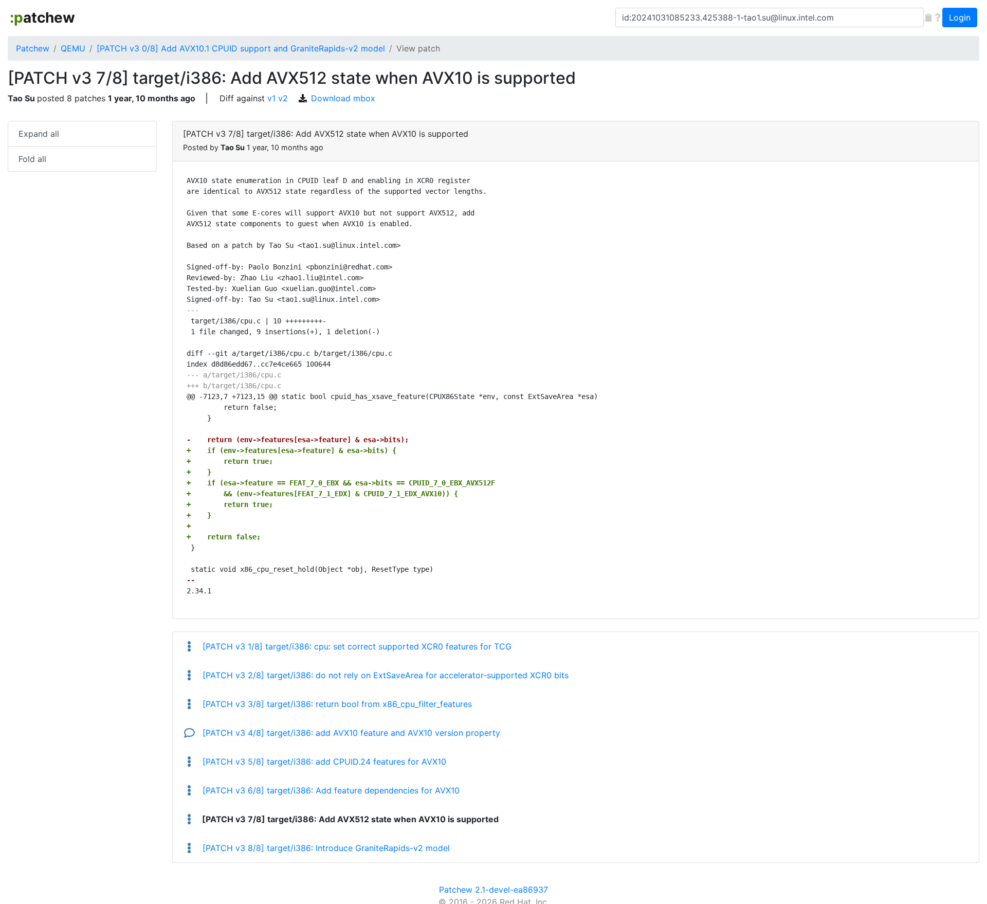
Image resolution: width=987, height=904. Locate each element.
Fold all (32, 159)
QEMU (73, 48)
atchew (42, 17)
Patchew (32, 48)
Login (960, 17)
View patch (418, 48)
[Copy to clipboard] (928, 17)
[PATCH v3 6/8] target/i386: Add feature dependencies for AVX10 (330, 790)
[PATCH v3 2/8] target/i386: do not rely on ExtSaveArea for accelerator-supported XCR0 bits (384, 675)
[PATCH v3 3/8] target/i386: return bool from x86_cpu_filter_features (336, 704)
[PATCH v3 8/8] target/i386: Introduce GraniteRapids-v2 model (325, 848)
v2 (283, 98)
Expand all (39, 134)
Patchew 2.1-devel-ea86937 (493, 889)
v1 (271, 98)
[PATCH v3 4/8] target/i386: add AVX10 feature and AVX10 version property (350, 733)
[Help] (937, 17)
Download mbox (343, 98)
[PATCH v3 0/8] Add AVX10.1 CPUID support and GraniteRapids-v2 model (241, 48)
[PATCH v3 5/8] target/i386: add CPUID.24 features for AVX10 (323, 761)
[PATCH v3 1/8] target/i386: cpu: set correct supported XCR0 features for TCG (355, 646)
